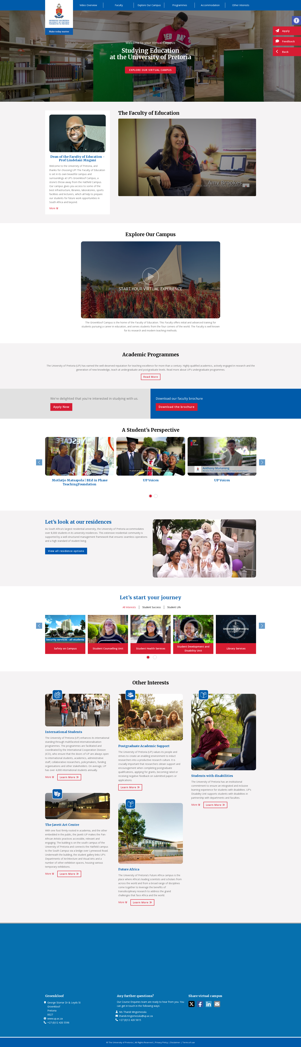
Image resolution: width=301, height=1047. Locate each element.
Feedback (288, 41)
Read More (150, 376)
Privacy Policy (161, 1042)
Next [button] (262, 462)
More (52, 208)
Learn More (68, 777)
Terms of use (188, 1042)
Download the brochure (177, 407)
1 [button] (150, 496)
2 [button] (156, 496)
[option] (79, 464)
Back (285, 51)
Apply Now (61, 407)
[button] (296, 20)
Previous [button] (39, 462)
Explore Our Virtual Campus (150, 70)
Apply (286, 31)
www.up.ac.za (55, 1018)
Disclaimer (175, 1042)
